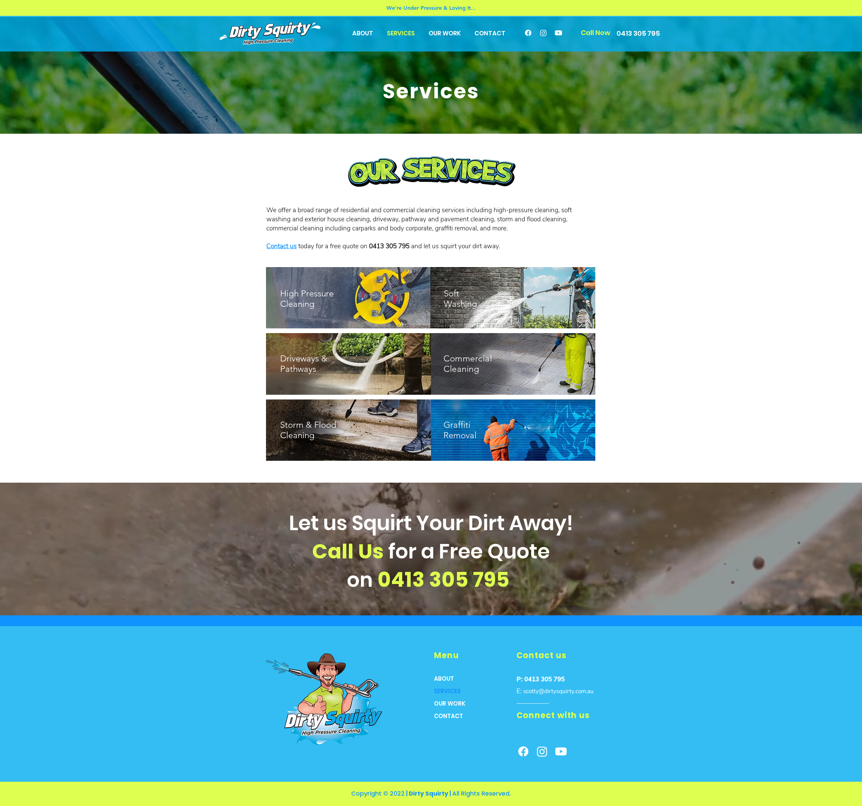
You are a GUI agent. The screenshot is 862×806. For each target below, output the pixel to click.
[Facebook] (528, 33)
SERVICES (447, 691)
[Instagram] (543, 33)
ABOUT (444, 679)
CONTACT (448, 716)
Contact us (281, 246)
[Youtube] (558, 33)
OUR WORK (449, 704)
